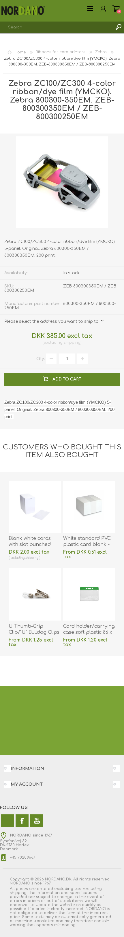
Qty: (40, 359)
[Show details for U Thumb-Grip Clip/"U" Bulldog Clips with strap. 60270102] (35, 594)
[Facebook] (22, 820)
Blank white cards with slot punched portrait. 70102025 (30, 544)
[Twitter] (7, 820)
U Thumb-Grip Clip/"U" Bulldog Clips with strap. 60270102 (34, 632)
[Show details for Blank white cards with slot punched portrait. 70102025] (35, 507)
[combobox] (56, 27)
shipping (72, 343)
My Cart (116, 8)
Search (118, 27)
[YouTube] (36, 820)
